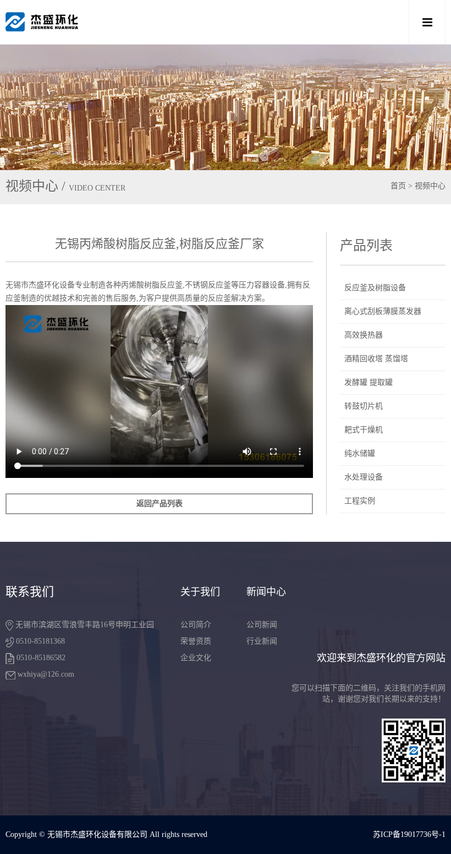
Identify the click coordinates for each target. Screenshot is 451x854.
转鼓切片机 (363, 406)
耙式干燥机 (363, 430)
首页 (398, 186)
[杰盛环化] (182, 22)
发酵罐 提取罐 (368, 382)
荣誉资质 (195, 641)
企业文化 (195, 658)
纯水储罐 (359, 453)
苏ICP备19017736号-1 (409, 834)
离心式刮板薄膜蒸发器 (382, 311)
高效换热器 (363, 335)
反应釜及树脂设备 (375, 288)
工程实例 (359, 501)
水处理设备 (363, 477)
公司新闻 (261, 625)
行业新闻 (261, 641)
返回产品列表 (159, 503)
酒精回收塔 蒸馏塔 (376, 359)
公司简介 (195, 625)
